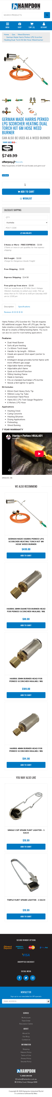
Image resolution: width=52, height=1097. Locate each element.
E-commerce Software (23, 1093)
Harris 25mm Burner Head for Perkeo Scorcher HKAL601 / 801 (26, 680)
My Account (26, 1018)
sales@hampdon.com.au (27, 1079)
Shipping (26, 1049)
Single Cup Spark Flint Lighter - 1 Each (26, 831)
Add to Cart (27, 191)
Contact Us (26, 1040)
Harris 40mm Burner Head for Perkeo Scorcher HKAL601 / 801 (26, 749)
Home (6, 34)
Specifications (24, 306)
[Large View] (6, 100)
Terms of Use (26, 1055)
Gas (13, 34)
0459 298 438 (26, 1076)
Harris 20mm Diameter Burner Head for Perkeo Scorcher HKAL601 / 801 (26, 610)
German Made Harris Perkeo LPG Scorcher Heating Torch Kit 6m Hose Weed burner (26, 542)
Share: (5, 142)
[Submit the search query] (47, 15)
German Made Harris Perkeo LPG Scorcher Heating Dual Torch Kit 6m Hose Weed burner (23, 38)
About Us (26, 1033)
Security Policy (26, 1061)
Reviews (8, 312)
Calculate (27, 233)
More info (19, 162)
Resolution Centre (26, 1024)
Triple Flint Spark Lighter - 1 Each (26, 900)
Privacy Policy (26, 1058)
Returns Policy (26, 1052)
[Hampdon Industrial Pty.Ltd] (26, 7)
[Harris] (7, 148)
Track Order (26, 1021)
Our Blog (26, 1037)
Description (9, 306)
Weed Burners (24, 34)
